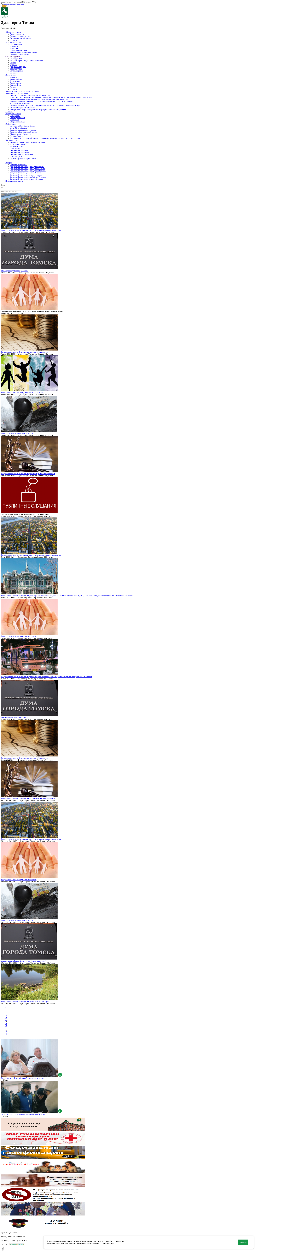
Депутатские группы (18, 67)
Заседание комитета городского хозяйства (17, 433)
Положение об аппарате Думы (22, 154)
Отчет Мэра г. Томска (18, 128)
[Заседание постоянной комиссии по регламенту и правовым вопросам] (29, 472)
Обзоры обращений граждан (21, 38)
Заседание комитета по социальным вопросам (18, 636)
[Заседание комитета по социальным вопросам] (29, 634)
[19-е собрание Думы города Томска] (29, 715)
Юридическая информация (20, 134)
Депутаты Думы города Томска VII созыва (26, 179)
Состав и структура (13, 56)
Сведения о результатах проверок (23, 130)
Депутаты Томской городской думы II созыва (27, 169)
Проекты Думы (16, 79)
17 (6, 1020)
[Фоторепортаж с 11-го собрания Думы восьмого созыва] (29, 1076)
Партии (13, 63)
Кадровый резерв (16, 71)
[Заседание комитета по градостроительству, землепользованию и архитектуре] (29, 228)
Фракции (13, 65)
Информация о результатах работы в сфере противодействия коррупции (38, 110)
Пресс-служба (10, 75)
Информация (10, 124)
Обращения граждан (13, 32)
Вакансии (14, 73)
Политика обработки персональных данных (22, 91)
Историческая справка (18, 165)
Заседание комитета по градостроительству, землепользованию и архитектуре (31, 230)
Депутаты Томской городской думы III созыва (28, 171)
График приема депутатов (20, 36)
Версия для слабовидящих (14, 4)
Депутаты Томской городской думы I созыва (27, 167)
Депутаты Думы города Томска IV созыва (26, 173)
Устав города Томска (18, 144)
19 (6, 1024)
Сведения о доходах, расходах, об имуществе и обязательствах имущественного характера (45, 105)
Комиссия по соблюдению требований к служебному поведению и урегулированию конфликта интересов (51, 97)
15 (6, 1016)
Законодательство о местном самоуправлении (27, 142)
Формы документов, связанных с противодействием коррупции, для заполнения (41, 101)
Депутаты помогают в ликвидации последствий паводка (23, 1114)
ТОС (7, 161)
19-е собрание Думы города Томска (14, 717)
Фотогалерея (15, 81)
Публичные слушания (18, 50)
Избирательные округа (14, 181)
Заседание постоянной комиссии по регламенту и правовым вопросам (28, 474)
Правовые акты (11, 140)
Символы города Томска (19, 54)
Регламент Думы (16, 146)
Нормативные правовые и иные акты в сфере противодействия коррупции (39, 99)
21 (6, 1028)
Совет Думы (15, 148)
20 (6, 1026)
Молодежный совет (13, 114)
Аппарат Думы (16, 69)
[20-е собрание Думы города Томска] (29, 269)
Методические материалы (20, 103)
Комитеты (14, 46)
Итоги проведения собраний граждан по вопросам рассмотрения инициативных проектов (45, 138)
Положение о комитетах (19, 150)
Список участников (17, 118)
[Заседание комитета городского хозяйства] (29, 431)
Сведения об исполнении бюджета (23, 132)
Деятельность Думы (13, 42)
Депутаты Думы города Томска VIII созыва (27, 61)
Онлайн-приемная (17, 34)
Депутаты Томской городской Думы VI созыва (28, 177)
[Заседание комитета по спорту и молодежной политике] (29, 390)
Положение (14, 120)
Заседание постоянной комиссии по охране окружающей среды (25, 1001)
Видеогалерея (15, 83)
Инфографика (15, 85)
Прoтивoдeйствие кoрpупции (16, 93)
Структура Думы (16, 59)
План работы (15, 116)
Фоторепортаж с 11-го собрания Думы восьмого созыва (22, 1078)
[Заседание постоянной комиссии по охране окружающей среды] (29, 999)
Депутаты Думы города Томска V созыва (26, 175)
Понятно (243, 1242)
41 (6, 1034)
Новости (13, 77)
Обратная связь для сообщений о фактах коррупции (30, 95)
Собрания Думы (16, 44)
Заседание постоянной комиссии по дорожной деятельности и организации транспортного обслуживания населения (46, 677)
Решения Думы (16, 156)
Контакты (14, 40)
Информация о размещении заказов (23, 52)
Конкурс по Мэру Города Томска (22, 126)
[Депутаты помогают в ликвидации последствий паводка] (29, 1112)
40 (6, 1032)
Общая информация (17, 122)
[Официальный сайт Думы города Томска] (4, 17)
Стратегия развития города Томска (23, 159)
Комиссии (14, 48)
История (8, 163)
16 (6, 1018)
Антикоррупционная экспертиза (22, 107)
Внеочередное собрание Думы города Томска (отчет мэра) (23, 961)
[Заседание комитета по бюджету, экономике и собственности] (29, 350)
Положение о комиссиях (19, 152)
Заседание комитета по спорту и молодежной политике (22, 392)
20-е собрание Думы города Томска (14, 271)
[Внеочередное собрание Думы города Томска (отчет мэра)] (29, 959)
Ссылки (13, 87)
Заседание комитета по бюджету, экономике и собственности (24, 352)
